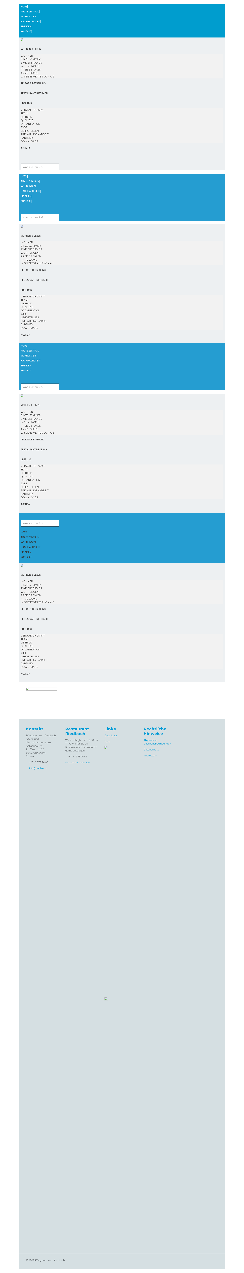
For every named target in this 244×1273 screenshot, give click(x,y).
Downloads (110, 735)
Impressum (150, 755)
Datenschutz (151, 749)
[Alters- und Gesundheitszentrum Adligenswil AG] (22, 39)
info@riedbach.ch (39, 768)
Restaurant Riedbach (77, 762)
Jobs (107, 741)
